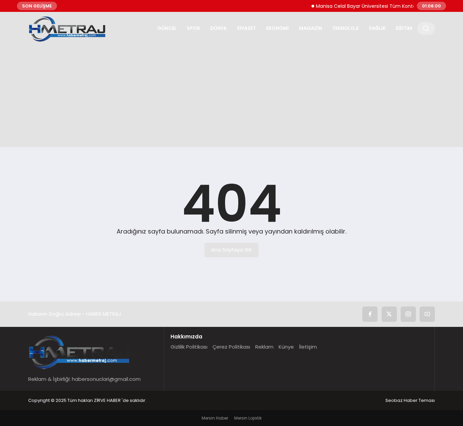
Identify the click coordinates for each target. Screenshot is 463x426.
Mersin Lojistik (248, 418)
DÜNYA (218, 28)
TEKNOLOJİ (345, 28)
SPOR (193, 28)
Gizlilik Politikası (188, 346)
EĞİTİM (404, 28)
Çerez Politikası (231, 346)
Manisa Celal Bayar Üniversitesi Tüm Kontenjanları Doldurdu (381, 6)
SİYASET (246, 28)
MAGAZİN (310, 28)
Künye (286, 346)
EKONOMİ (277, 28)
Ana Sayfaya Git (231, 249)
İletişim (308, 346)
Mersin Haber (215, 418)
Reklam (264, 346)
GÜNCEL (167, 28)
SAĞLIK (377, 28)
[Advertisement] (231, 92)
